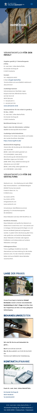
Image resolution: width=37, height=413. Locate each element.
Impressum (29, 410)
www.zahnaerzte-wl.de (11, 106)
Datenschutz (20, 410)
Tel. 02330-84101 (9, 410)
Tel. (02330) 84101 (9, 397)
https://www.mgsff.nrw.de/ (12, 141)
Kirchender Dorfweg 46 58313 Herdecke (11, 393)
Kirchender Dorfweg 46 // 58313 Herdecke (17, 408)
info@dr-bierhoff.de (14, 80)
